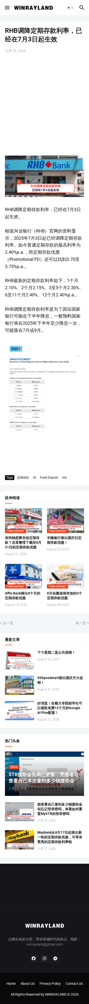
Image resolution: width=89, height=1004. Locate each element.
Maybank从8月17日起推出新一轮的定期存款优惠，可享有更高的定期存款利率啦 (59, 837)
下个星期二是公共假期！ (56, 652)
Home (11, 984)
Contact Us (74, 984)
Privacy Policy (50, 984)
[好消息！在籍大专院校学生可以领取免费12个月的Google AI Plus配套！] (19, 710)
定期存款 (23, 477)
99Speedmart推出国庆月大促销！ (60, 680)
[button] (7, 7)
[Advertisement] (44, 105)
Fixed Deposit (49, 477)
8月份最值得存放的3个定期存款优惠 (64, 595)
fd (34, 477)
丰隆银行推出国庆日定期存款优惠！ (64, 540)
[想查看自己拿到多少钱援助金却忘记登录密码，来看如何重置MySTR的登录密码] (19, 811)
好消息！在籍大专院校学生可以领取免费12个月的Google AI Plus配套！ (59, 708)
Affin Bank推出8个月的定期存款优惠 (22, 595)
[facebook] (33, 958)
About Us (28, 984)
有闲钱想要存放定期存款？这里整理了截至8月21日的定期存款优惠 (23, 542)
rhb (64, 477)
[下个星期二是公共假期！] (19, 659)
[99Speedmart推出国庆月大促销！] (19, 685)
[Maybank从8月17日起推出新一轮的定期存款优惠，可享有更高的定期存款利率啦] (19, 839)
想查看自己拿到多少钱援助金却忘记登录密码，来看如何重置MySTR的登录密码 (59, 809)
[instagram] (44, 958)
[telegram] (55, 958)
